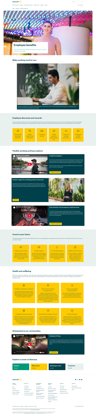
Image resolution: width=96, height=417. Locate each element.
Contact (46, 5)
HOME (13, 8)
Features (14, 388)
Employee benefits (63, 389)
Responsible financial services (40, 391)
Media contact (74, 386)
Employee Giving (53, 352)
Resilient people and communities (40, 394)
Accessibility (26, 406)
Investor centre (36, 5)
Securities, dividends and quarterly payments (53, 397)
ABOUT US (26, 383)
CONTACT (73, 383)
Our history (26, 386)
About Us (21, 5)
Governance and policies (29, 393)
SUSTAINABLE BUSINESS (39, 384)
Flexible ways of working (55, 172)
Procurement (26, 391)
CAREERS (17, 8)
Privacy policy (31, 406)
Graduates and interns (64, 393)
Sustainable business (28, 5)
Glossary (49, 401)
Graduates (71, 365)
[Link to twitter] (78, 380)
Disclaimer (22, 406)
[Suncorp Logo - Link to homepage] (17, 1)
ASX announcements (52, 388)
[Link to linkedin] (80, 380)
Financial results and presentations (52, 391)
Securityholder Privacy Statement (29, 412)
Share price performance (52, 399)
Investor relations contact (76, 387)
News (13, 386)
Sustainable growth (40, 388)
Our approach (38, 386)
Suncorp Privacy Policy (40, 412)
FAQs (73, 389)
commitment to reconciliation (35, 409)
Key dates (50, 386)
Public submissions (16, 392)
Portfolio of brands (27, 389)
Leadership (26, 387)
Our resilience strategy (28, 394)
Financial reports (51, 395)
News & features (15, 5)
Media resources (15, 393)
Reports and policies (40, 398)
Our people (62, 387)
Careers (41, 4)
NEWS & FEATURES (14, 384)
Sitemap (35, 406)
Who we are (36, 365)
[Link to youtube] (82, 380)
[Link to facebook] (76, 380)
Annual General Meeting (52, 393)
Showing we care (55, 365)
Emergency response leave (55, 223)
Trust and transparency (40, 396)
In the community (15, 390)
